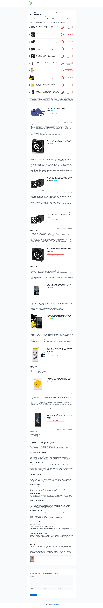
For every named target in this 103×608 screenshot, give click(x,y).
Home (37, 1)
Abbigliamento (69, 1)
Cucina (45, 1)
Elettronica (41, 1)
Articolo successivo (72, 566)
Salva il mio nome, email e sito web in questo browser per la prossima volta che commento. (47, 591)
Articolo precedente (31, 566)
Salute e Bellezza (51, 1)
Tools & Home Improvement (60, 1)
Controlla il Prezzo (69, 27)
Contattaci (37, 5)
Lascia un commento (33, 16)
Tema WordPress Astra (56, 604)
